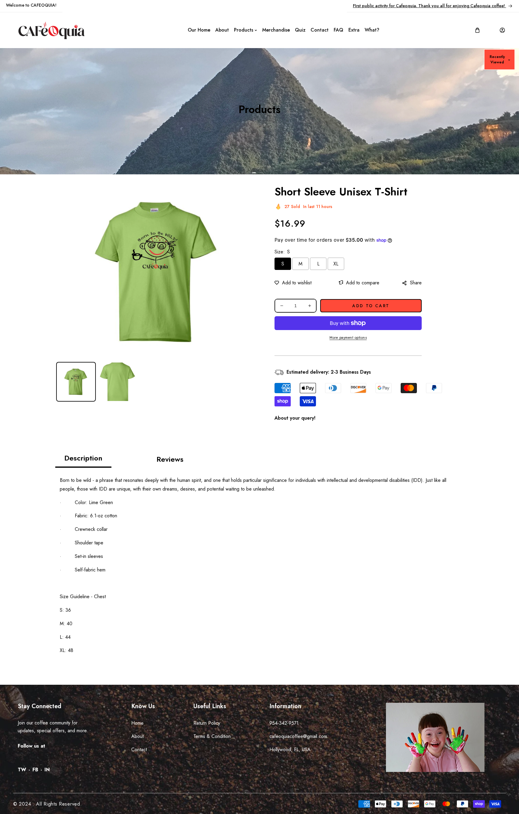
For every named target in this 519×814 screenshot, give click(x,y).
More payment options (348, 337)
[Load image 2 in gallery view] (117, 382)
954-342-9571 (284, 723)
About (137, 736)
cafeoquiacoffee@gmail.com (298, 736)
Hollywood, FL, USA (290, 749)
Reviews (170, 459)
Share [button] (416, 282)
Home (137, 723)
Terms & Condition (212, 736)
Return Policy (206, 723)
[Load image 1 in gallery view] (76, 382)
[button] (477, 30)
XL (335, 263)
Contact (139, 749)
